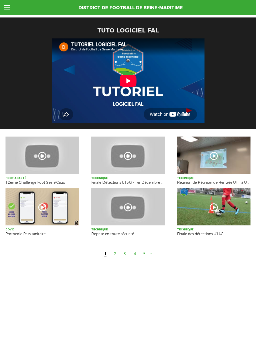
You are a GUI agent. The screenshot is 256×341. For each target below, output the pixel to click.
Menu (7, 7)
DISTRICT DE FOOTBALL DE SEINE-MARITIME (130, 7)
